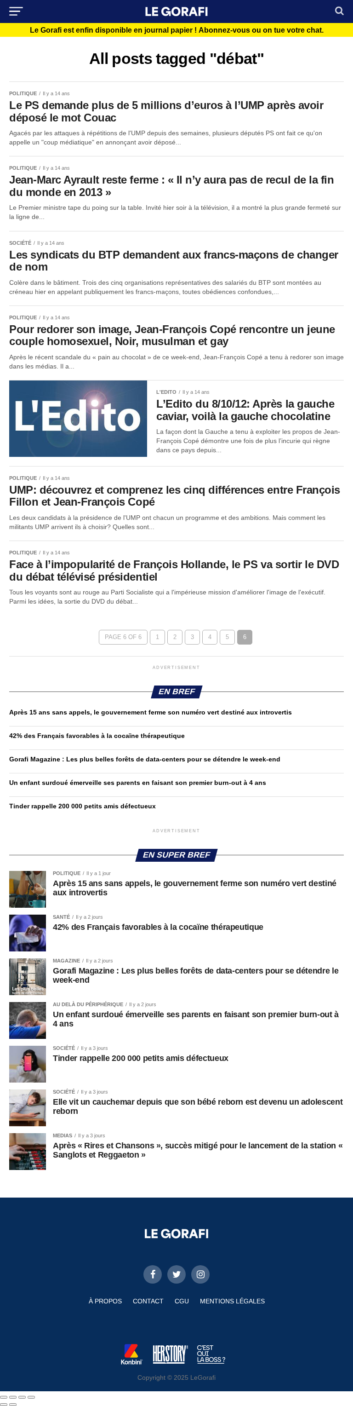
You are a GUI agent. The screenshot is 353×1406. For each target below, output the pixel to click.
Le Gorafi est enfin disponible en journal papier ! (177, 30)
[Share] (13, 1397)
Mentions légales (232, 1301)
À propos (105, 1301)
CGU (182, 1301)
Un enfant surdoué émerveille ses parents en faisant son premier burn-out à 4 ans (138, 782)
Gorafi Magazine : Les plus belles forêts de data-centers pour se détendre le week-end (144, 759)
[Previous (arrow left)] (3, 1404)
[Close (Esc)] (3, 1397)
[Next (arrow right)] (13, 1404)
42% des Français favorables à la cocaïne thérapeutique (97, 735)
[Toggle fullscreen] (22, 1397)
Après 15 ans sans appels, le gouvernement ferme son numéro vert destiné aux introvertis (150, 712)
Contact (148, 1301)
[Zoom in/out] (31, 1397)
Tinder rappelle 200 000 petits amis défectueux (82, 806)
